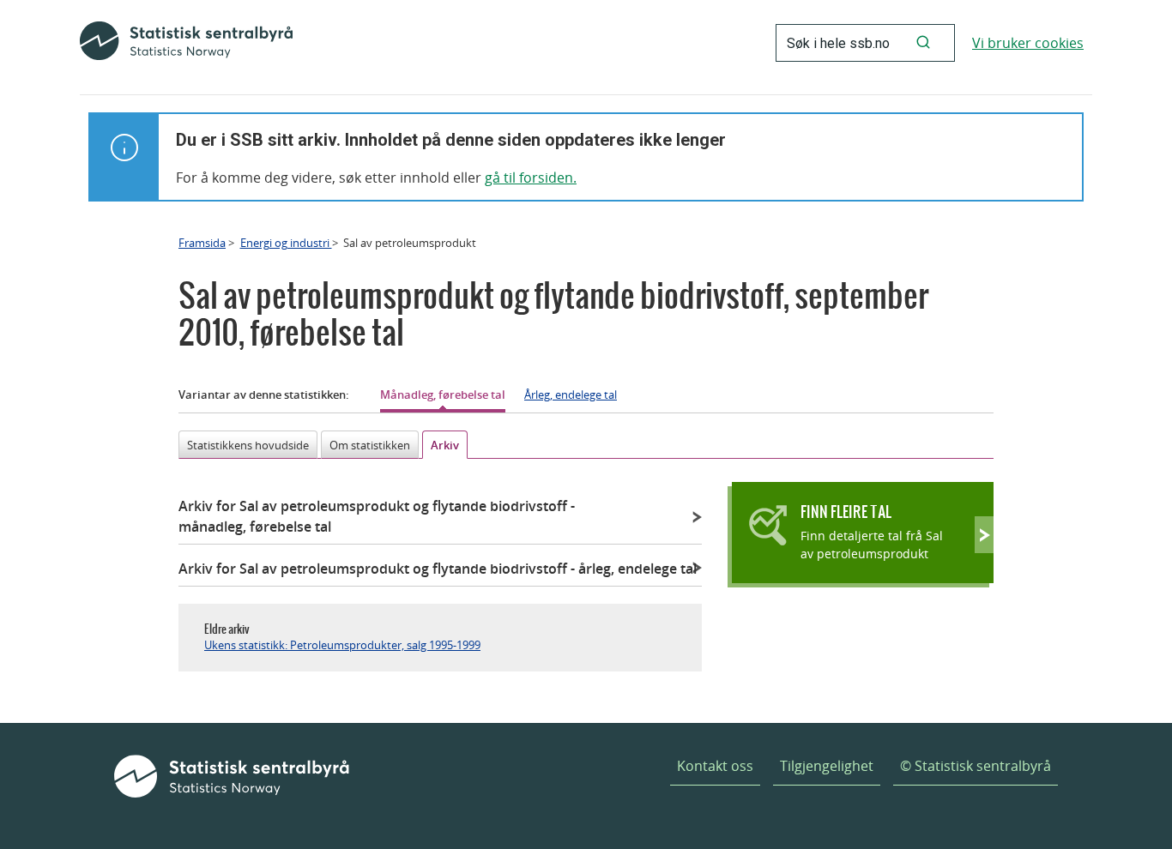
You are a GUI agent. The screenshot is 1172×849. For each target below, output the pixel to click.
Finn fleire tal (845, 511)
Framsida (202, 242)
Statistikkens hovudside (248, 445)
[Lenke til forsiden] (186, 42)
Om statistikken (369, 445)
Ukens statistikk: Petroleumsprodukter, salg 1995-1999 (342, 645)
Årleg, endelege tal (570, 394)
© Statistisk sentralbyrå (975, 765)
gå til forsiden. (531, 177)
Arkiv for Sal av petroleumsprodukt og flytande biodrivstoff (376, 516)
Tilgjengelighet (826, 765)
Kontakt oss (715, 765)
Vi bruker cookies (1028, 42)
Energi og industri (286, 242)
